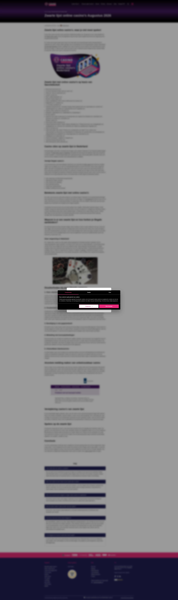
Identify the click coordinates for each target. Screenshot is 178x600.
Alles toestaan (108, 306)
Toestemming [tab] (68, 292)
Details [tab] (89, 292)
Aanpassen (88, 306)
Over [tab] (110, 292)
